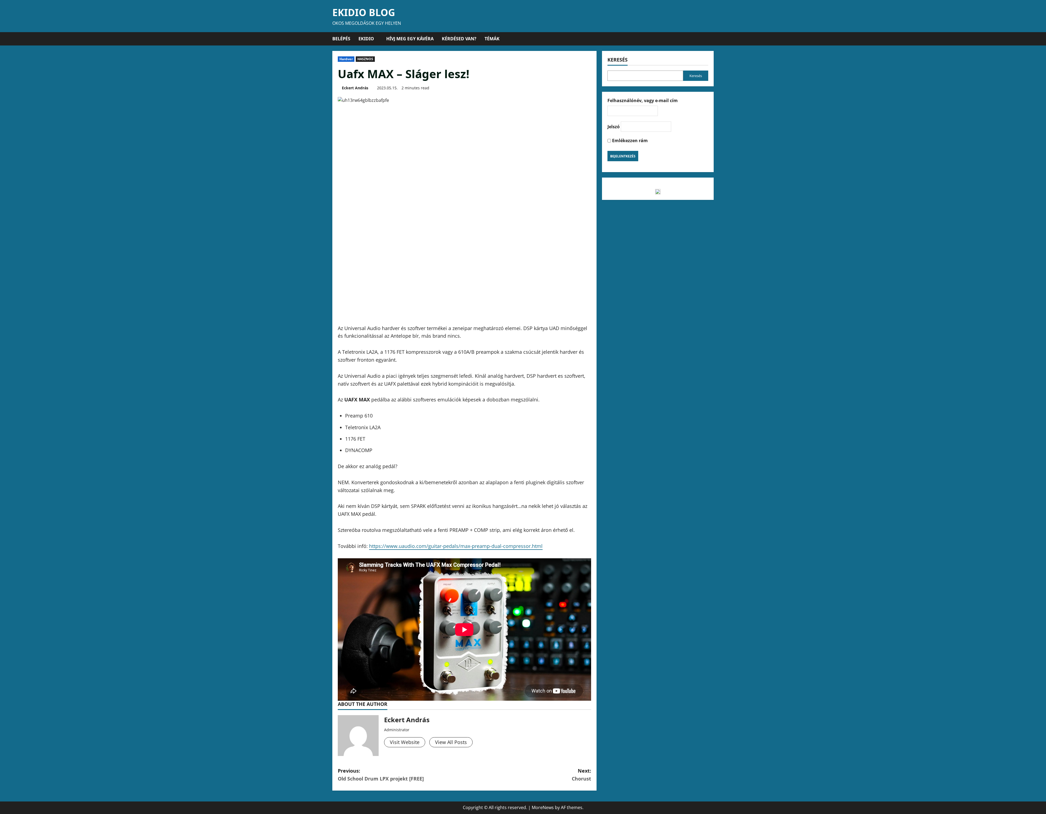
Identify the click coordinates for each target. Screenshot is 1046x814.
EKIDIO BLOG (363, 12)
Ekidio (366, 39)
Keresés (617, 59)
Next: (581, 774)
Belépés (341, 39)
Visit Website (404, 742)
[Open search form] (712, 38)
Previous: (381, 774)
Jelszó (613, 127)
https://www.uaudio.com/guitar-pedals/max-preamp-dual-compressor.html (456, 546)
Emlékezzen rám (629, 141)
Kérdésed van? (459, 39)
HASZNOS (365, 59)
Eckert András (355, 87)
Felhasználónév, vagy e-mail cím (642, 100)
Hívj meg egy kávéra (410, 39)
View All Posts (451, 742)
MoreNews (543, 807)
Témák (492, 39)
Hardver (346, 59)
